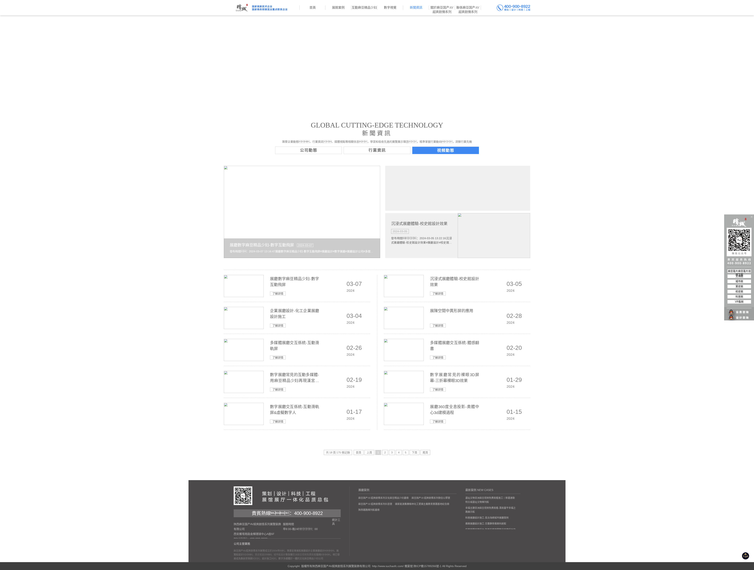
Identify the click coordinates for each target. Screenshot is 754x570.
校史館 (739, 291)
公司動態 (308, 150)
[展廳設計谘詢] (739, 309)
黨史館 (739, 286)
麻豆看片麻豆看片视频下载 (739, 271)
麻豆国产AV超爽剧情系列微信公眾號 (431, 498)
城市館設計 (279, 554)
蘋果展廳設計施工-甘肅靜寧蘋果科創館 (485, 523)
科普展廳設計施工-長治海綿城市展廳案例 (487, 517)
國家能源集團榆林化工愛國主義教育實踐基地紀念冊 (422, 504)
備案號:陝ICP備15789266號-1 (422, 566)
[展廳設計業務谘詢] (739, 304)
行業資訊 (377, 150)
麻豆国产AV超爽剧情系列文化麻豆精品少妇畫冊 (383, 498)
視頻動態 (445, 150)
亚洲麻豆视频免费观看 (304, 554)
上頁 (369, 452)
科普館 (739, 296)
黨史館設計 (261, 554)
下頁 (414, 452)
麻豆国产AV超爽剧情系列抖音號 (375, 504)
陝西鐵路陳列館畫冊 (369, 510)
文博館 (739, 276)
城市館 (739, 281)
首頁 (358, 452)
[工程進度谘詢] (739, 315)
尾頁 (425, 452)
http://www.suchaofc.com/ (388, 566)
